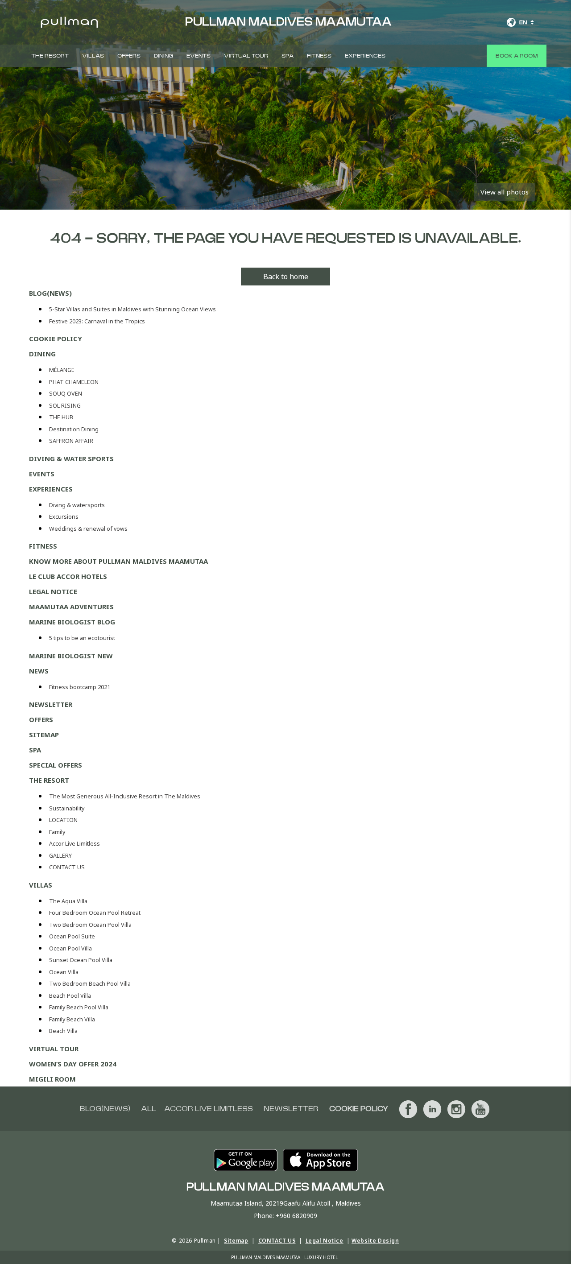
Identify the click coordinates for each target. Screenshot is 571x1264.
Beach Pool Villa (70, 996)
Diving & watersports (77, 505)
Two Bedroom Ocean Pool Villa (90, 925)
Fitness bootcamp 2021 (79, 687)
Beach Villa (63, 1031)
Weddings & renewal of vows (88, 529)
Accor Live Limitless (74, 843)
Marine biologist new (71, 655)
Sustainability (66, 808)
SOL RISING (65, 405)
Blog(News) (50, 293)
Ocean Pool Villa (70, 948)
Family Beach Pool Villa (78, 1007)
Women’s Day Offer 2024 (72, 1063)
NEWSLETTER (50, 704)
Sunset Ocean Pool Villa (80, 960)
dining (163, 55)
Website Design (375, 1240)
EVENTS (198, 55)
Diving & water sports (71, 458)
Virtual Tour (246, 55)
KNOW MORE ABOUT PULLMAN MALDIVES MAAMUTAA (118, 561)
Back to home (285, 276)
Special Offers (55, 764)
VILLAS (93, 55)
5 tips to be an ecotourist (82, 638)
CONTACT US (67, 867)
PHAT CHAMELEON (74, 382)
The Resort (50, 55)
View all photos (504, 191)
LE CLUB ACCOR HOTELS (68, 576)
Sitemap (44, 734)
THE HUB (61, 417)
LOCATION (63, 820)
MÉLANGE (61, 370)
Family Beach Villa (72, 1019)
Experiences (365, 55)
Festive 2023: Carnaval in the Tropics (97, 321)
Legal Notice (53, 591)
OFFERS (129, 55)
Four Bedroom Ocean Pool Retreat (95, 913)
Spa (287, 55)
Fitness (319, 55)
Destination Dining (74, 429)
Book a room (517, 55)
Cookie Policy (55, 338)
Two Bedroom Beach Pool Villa (90, 983)
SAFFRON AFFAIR (71, 441)
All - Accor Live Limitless (197, 1108)
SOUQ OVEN (65, 393)
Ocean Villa (64, 972)
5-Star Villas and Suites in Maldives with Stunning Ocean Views (132, 309)
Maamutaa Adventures (71, 606)
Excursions (64, 516)
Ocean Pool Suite (72, 936)
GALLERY (60, 855)
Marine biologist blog (72, 621)
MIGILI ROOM (52, 1078)
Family (57, 832)
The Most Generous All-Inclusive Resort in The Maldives (124, 796)
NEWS (39, 670)
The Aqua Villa (68, 901)
